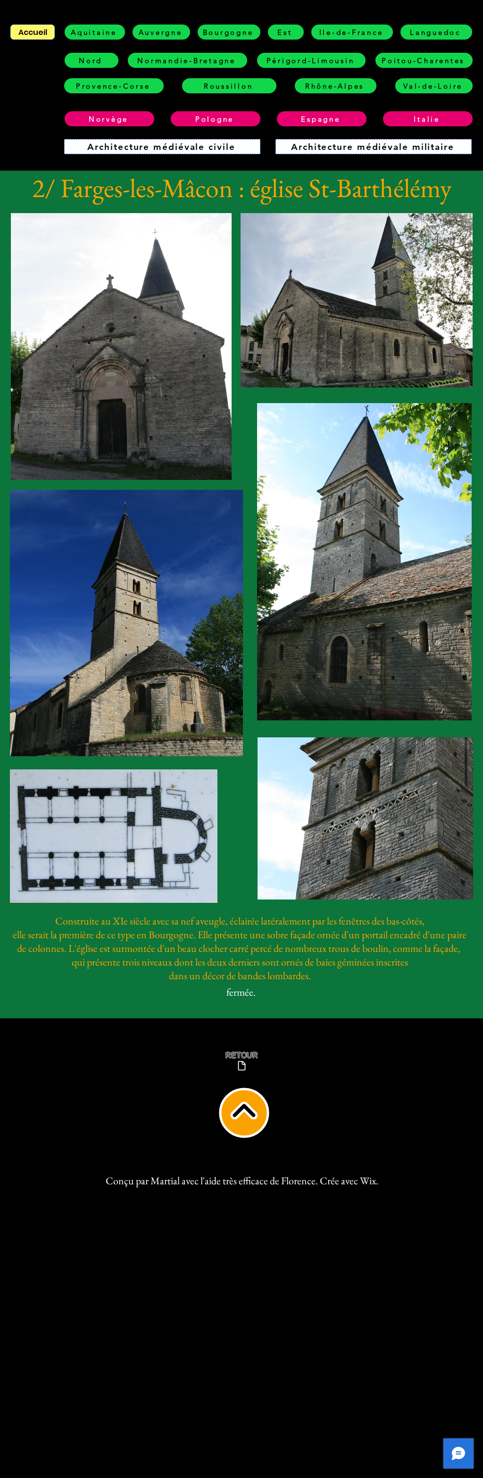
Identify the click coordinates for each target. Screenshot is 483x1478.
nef (187, 921)
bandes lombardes (273, 976)
